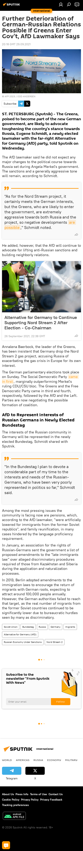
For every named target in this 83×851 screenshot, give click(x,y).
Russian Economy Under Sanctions (23, 642)
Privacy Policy (29, 799)
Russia (42, 626)
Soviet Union (11, 626)
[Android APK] (14, 816)
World (7, 760)
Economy (54, 760)
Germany (55, 626)
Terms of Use (38, 794)
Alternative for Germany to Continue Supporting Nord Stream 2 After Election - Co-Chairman (40, 322)
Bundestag (28, 626)
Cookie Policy (10, 799)
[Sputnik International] (12, 6)
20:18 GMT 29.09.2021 (16, 44)
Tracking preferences (15, 805)
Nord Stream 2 (55, 642)
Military (71, 760)
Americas (22, 760)
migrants (70, 626)
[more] (76, 235)
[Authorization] (61, 4)
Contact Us (56, 794)
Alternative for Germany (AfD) (20, 634)
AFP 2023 (10, 96)
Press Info (22, 794)
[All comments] (6, 845)
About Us (8, 794)
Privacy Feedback (51, 799)
